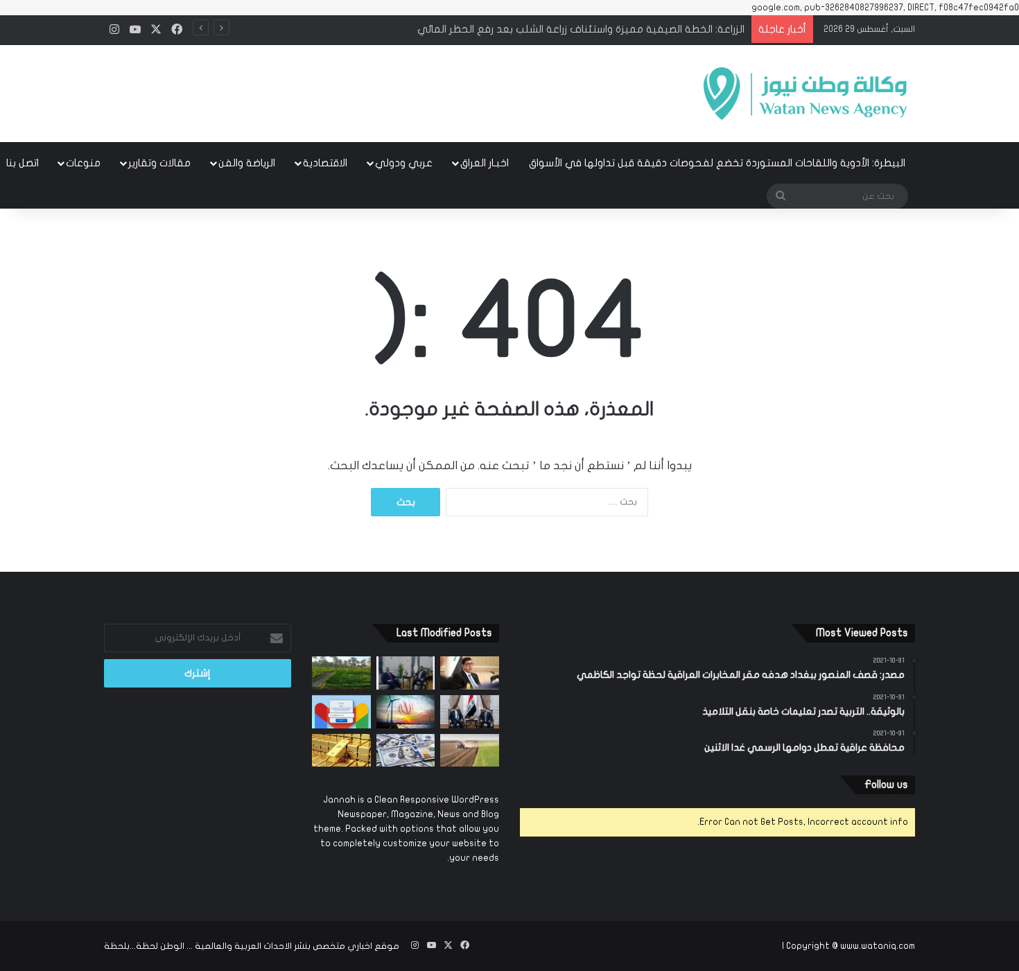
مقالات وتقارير (159, 162)
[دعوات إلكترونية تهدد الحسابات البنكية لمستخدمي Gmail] (341, 711)
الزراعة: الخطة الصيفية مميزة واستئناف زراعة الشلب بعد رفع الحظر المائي (580, 29)
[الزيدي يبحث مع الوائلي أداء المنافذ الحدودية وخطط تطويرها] (405, 673)
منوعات (83, 162)
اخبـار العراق (484, 162)
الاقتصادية (325, 162)
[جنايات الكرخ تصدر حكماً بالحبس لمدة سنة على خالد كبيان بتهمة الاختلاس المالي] (469, 673)
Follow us (886, 784)
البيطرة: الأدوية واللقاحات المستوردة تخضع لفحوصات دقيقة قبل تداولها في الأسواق (717, 162)
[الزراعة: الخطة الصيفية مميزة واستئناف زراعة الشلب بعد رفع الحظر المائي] (341, 673)
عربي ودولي (404, 162)
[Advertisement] (370, 89)
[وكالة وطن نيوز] (804, 93)
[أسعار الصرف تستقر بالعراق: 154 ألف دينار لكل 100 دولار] (405, 750)
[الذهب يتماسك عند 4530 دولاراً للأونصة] (341, 750)
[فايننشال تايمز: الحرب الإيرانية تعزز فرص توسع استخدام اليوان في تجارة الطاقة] (405, 711)
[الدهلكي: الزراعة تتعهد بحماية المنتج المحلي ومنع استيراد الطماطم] (469, 750)
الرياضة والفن (246, 162)
